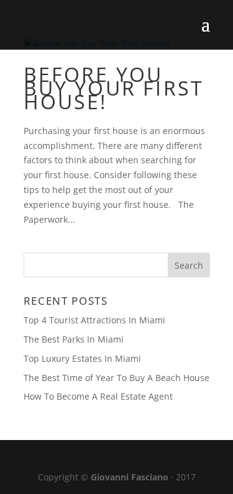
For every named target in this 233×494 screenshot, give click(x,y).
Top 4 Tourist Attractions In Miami (94, 320)
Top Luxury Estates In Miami (82, 358)
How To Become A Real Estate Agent (98, 396)
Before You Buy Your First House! (114, 88)
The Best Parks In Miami (74, 339)
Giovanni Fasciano (129, 477)
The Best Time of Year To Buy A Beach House (116, 378)
